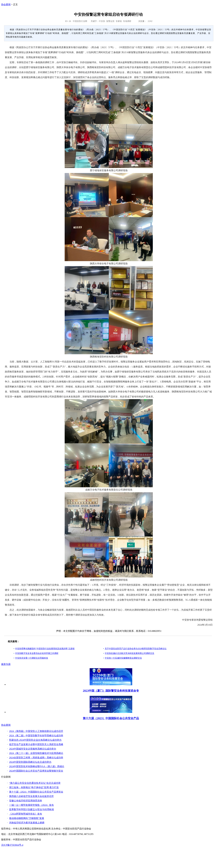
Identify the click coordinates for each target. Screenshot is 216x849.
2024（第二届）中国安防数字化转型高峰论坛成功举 (36, 735)
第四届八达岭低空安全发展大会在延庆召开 (31, 796)
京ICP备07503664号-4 (12, 845)
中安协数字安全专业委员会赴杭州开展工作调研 (36, 653)
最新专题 (6, 664)
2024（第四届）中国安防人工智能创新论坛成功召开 (36, 731)
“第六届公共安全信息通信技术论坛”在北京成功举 (35, 783)
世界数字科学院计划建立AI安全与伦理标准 (31, 809)
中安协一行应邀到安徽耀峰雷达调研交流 (123, 658)
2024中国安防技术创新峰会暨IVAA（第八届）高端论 (36, 766)
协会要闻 (6, 4)
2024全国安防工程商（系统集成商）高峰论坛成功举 (36, 757)
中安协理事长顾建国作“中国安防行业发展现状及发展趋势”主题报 (44, 649)
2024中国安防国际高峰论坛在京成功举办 (30, 762)
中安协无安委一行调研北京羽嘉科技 (31, 658)
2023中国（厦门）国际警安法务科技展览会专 (111, 690)
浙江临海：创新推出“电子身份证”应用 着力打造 (34, 787)
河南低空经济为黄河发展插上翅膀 (26, 822)
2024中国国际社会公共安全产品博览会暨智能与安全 (36, 771)
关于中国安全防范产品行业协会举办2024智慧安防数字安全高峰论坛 (135, 649)
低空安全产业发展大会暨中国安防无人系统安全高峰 (36, 744)
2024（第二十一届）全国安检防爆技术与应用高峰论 (36, 753)
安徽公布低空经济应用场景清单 (25, 800)
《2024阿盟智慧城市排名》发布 (25, 814)
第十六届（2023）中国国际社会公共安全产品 (111, 718)
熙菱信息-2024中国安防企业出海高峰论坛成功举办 (35, 740)
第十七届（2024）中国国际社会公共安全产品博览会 (36, 792)
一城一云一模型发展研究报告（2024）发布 (31, 805)
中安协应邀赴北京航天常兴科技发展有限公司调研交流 (129, 653)
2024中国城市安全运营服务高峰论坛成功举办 (32, 749)
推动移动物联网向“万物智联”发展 (26, 818)
